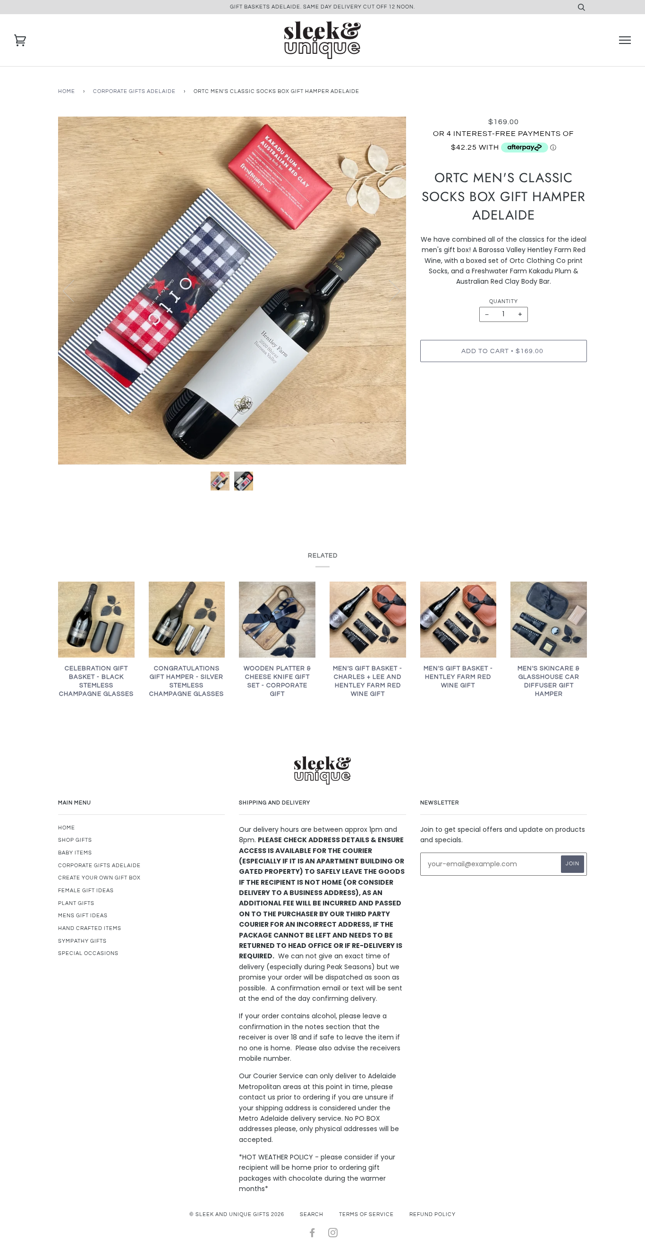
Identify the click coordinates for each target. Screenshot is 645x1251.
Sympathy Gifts (82, 941)
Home (66, 91)
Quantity (503, 301)
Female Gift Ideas (86, 890)
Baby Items (75, 852)
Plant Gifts (76, 903)
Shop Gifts (75, 840)
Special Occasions (88, 953)
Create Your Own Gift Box (99, 877)
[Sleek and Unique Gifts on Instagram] (333, 1234)
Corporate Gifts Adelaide (134, 91)
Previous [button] (74, 290)
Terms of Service (366, 1214)
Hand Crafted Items (89, 928)
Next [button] (389, 290)
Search (311, 1214)
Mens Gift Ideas (83, 915)
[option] (232, 291)
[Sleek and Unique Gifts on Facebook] (312, 1234)
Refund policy (432, 1214)
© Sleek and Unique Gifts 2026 (236, 1214)
